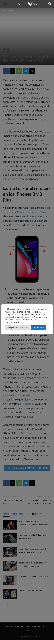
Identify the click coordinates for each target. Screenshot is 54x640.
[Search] (50, 4)
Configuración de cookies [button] (17, 327)
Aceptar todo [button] (38, 327)
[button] (5, 4)
